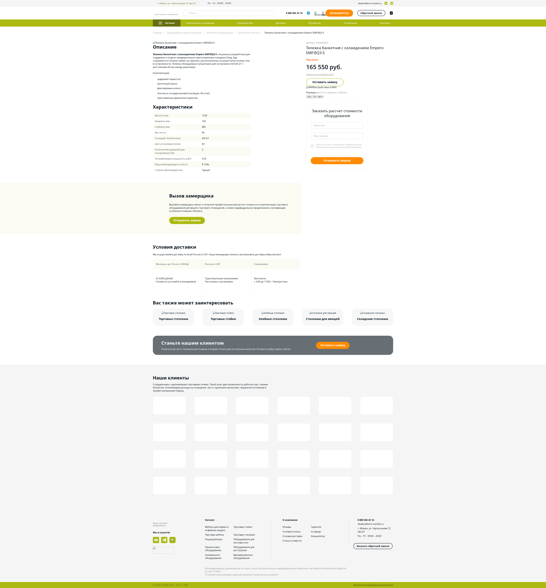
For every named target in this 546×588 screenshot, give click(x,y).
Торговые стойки (242, 526)
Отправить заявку (187, 220)
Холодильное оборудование (213, 556)
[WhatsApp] (316, 13)
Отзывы (287, 526)
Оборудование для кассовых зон (243, 541)
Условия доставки (292, 536)
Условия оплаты (291, 531)
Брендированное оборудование (243, 556)
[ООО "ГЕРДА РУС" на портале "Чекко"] (179, 550)
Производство (245, 23)
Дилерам (281, 23)
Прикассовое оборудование (213, 549)
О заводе (316, 531)
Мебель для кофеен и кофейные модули (217, 528)
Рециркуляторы (213, 539)
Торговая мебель (214, 534)
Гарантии (316, 526)
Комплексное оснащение (200, 23)
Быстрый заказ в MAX (325, 87)
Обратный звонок (371, 13)
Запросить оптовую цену (320, 74)
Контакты (385, 23)
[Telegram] (308, 13)
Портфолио (314, 23)
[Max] (323, 13)
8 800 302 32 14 (294, 13)
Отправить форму (337, 160)
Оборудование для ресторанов (243, 549)
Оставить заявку (324, 82)
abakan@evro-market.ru (370, 3)
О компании (350, 23)
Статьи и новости (292, 540)
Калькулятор (339, 13)
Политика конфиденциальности (373, 585)
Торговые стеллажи (244, 534)
